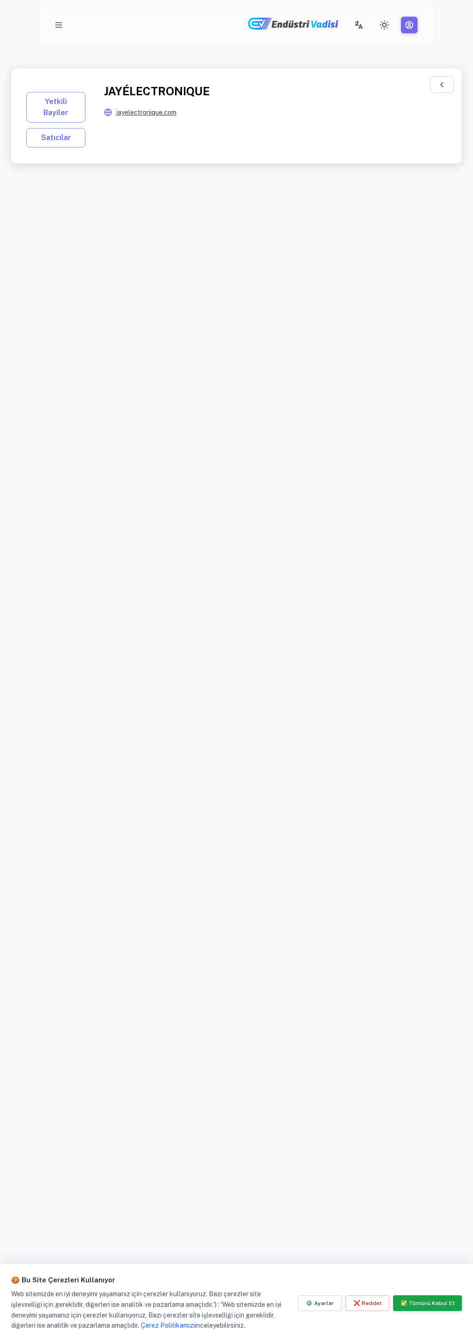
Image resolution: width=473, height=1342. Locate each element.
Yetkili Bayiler (55, 107)
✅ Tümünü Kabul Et (427, 1303)
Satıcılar (56, 137)
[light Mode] (384, 25)
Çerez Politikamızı (168, 1325)
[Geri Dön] (442, 84)
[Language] (359, 25)
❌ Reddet (367, 1303)
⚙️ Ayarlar (320, 1303)
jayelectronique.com (146, 112)
